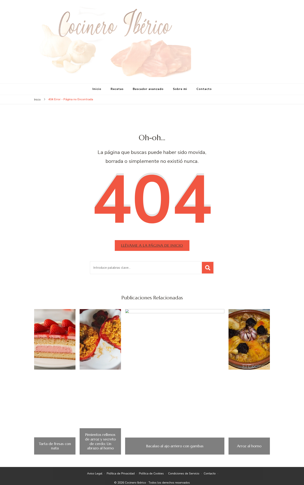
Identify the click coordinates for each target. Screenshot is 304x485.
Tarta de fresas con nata (55, 445)
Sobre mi (180, 89)
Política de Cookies (151, 473)
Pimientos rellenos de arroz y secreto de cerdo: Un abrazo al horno (100, 441)
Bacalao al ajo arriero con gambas (174, 446)
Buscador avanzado (148, 89)
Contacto (204, 89)
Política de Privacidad (121, 473)
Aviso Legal (94, 473)
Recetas (117, 89)
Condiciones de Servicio (183, 473)
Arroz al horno (249, 446)
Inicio (96, 89)
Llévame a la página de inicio (152, 245)
